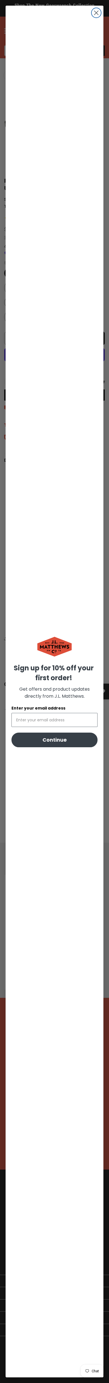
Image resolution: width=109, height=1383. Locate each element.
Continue (54, 739)
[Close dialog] (96, 13)
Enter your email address (38, 708)
